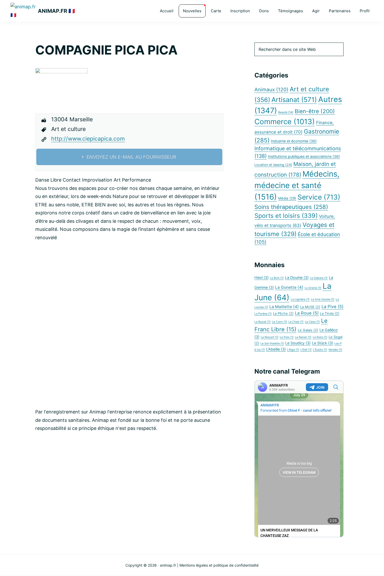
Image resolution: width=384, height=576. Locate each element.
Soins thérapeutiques (291, 206)
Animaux (271, 90)
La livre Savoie (322, 299)
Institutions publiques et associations (304, 156)
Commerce (284, 121)
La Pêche (283, 313)
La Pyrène (263, 313)
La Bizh (277, 278)
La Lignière (300, 299)
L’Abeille (276, 349)
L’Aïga (293, 349)
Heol (261, 277)
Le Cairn (279, 321)
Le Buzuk (262, 321)
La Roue (307, 313)
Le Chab (296, 321)
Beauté (285, 112)
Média (287, 198)
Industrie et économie (294, 141)
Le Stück (322, 343)
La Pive (333, 306)
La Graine (313, 288)
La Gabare (319, 278)
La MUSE (310, 307)
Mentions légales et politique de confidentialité (219, 565)
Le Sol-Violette (272, 343)
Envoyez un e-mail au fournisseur (131, 157)
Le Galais (308, 330)
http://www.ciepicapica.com (88, 138)
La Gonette (289, 287)
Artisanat (294, 99)
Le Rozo (320, 337)
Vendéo (335, 349)
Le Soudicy (298, 343)
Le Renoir (303, 337)
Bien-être (315, 111)
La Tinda (329, 313)
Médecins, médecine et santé (296, 185)
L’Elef (306, 349)
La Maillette (284, 306)
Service (319, 197)
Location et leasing (273, 165)
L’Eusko (320, 349)
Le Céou (312, 321)
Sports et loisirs (286, 215)
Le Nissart (269, 337)
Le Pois (287, 337)
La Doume (297, 277)
